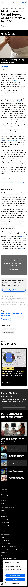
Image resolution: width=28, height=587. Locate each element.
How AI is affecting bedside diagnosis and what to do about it (12, 439)
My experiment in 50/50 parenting (13, 182)
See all (24, 419)
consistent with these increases (10, 140)
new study (16, 80)
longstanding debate (18, 101)
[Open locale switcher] (2, 584)
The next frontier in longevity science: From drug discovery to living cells (16, 479)
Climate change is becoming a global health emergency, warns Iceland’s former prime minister (16, 464)
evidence (21, 209)
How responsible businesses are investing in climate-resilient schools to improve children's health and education (16, 457)
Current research (14, 163)
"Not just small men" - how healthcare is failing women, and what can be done (16, 449)
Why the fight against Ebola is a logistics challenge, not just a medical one (16, 471)
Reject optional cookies (15, 575)
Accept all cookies (15, 579)
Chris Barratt (4, 66)
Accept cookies (14, 269)
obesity (21, 248)
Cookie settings (15, 583)
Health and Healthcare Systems (12, 8)
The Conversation (8, 34)
